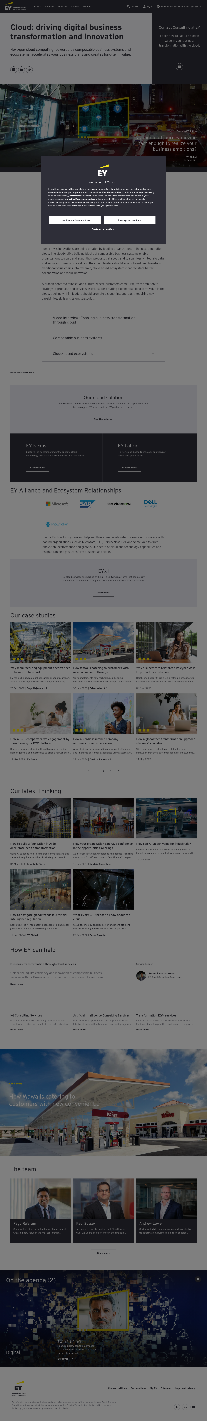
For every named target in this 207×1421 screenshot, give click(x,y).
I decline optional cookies (75, 220)
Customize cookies (103, 229)
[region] (103, 200)
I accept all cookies (129, 220)
